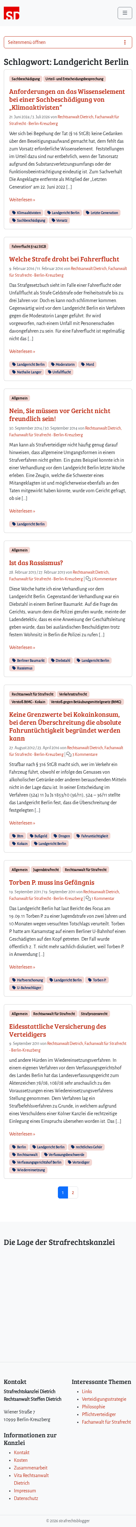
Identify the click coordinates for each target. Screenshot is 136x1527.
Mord (89, 364)
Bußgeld (40, 836)
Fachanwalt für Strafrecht (106, 1422)
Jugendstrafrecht (46, 870)
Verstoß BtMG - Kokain (28, 702)
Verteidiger (81, 1162)
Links (87, 1391)
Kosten (21, 1460)
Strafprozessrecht (94, 1014)
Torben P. (99, 980)
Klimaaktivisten (28, 213)
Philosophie (93, 1406)
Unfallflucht (61, 372)
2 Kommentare (104, 579)
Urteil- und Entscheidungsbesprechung (74, 79)
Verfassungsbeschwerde (66, 1155)
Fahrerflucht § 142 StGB (29, 246)
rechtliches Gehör (88, 1147)
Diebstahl (62, 660)
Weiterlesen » (22, 199)
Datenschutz (26, 1498)
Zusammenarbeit (30, 1467)
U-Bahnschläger (28, 988)
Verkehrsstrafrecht (73, 694)
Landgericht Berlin (65, 213)
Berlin (21, 1147)
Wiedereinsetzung (30, 1170)
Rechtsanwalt (27, 1155)
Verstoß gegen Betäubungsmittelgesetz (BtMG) (86, 702)
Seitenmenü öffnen (27, 42)
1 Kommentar (103, 898)
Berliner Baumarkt (30, 660)
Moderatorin (65, 364)
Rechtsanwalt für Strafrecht (32, 694)
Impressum (25, 1490)
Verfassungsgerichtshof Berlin (38, 1162)
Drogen (64, 836)
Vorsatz (61, 220)
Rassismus (24, 668)
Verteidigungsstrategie (104, 1399)
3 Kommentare (84, 754)
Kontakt (21, 1452)
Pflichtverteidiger (99, 1414)
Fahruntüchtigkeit (94, 836)
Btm (19, 836)
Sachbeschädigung (26, 79)
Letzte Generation (104, 213)
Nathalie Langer (28, 372)
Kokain (22, 844)
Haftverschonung (29, 980)
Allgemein (20, 398)
